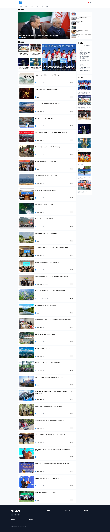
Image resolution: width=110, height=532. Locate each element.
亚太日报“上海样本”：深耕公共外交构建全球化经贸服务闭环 (49, 377)
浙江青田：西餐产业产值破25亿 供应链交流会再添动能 (47, 147)
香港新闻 (46, 6)
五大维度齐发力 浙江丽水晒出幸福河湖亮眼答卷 (46, 190)
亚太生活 (41, 6)
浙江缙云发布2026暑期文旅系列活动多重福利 (45, 305)
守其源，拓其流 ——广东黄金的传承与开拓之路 (46, 89)
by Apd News (23, 37)
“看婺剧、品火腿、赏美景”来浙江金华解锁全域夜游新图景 (48, 103)
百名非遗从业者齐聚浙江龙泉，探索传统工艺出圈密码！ (48, 262)
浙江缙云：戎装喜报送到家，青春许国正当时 (45, 161)
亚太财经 (20, 6)
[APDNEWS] (20, 2)
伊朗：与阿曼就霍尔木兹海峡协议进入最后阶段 (46, 175)
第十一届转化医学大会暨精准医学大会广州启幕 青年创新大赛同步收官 (51, 132)
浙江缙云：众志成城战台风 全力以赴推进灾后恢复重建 (47, 363)
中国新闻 (31, 6)
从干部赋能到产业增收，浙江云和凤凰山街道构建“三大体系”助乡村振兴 (51, 247)
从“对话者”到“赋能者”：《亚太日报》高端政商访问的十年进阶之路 (50, 435)
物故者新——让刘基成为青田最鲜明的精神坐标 (46, 233)
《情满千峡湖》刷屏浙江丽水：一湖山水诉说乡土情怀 (47, 75)
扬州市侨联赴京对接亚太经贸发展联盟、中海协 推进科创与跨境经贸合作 (51, 276)
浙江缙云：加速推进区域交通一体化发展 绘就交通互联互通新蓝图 (50, 291)
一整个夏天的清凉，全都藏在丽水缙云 (44, 204)
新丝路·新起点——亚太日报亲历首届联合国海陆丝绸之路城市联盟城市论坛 (52, 463)
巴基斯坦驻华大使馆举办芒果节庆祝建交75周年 (46, 492)
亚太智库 (26, 6)
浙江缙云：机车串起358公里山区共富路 (44, 219)
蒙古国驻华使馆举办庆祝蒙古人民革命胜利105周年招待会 (48, 478)
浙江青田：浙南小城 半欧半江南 (42, 348)
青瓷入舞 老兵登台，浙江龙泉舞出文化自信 (45, 118)
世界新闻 (36, 6)
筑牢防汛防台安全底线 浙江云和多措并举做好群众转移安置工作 (49, 420)
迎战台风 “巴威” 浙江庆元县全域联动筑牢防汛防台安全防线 (48, 406)
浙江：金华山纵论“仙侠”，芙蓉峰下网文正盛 (45, 334)
